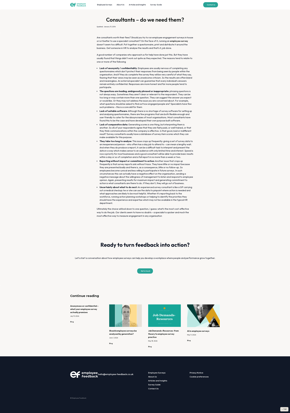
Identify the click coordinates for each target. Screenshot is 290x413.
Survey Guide (156, 5)
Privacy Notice (196, 373)
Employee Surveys (104, 5)
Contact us (211, 5)
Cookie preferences (199, 377)
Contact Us (153, 389)
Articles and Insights (137, 5)
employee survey (179, 41)
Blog (72, 322)
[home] (80, 5)
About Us (120, 5)
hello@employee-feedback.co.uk (115, 374)
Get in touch (145, 271)
